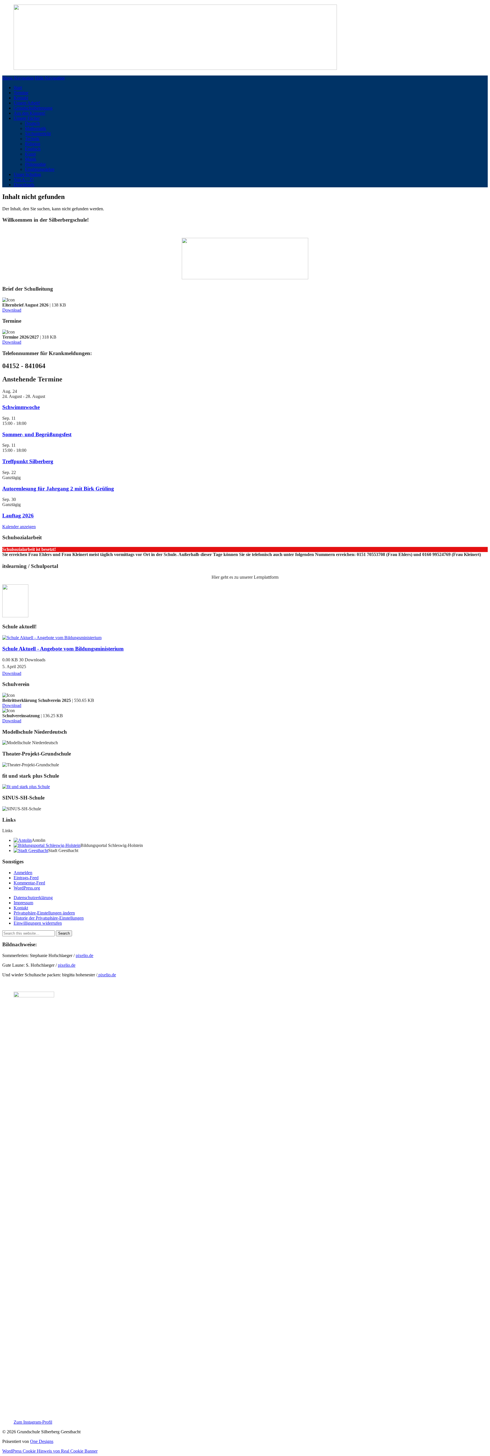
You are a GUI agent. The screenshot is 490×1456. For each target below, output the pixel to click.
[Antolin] (23, 840)
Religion (32, 143)
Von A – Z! (24, 179)
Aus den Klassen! (29, 113)
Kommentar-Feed (29, 882)
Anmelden (23, 872)
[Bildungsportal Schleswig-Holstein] (47, 845)
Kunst (30, 154)
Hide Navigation (50, 77)
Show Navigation (18, 77)
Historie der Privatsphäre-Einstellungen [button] (49, 918)
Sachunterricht (38, 133)
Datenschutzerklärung (33, 897)
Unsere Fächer (27, 118)
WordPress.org (27, 888)
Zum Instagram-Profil (33, 1422)
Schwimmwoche (21, 407)
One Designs (41, 1441)
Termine (21, 92)
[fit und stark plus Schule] (26, 786)
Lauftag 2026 (18, 516)
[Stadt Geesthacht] (31, 850)
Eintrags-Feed (26, 877)
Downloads (24, 184)
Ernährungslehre (39, 169)
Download (11, 310)
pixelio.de (84, 955)
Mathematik (35, 128)
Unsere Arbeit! (27, 102)
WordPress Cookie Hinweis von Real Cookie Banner (50, 1451)
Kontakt (21, 97)
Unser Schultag (27, 174)
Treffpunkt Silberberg (27, 461)
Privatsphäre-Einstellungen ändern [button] (44, 912)
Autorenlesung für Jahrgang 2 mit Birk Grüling (58, 489)
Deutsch (32, 123)
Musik (30, 159)
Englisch (33, 148)
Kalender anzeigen (19, 526)
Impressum (23, 902)
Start (18, 87)
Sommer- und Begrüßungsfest (36, 434)
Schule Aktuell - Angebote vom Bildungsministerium (63, 649)
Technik (32, 138)
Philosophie (35, 164)
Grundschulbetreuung (33, 108)
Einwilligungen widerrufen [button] (38, 923)
